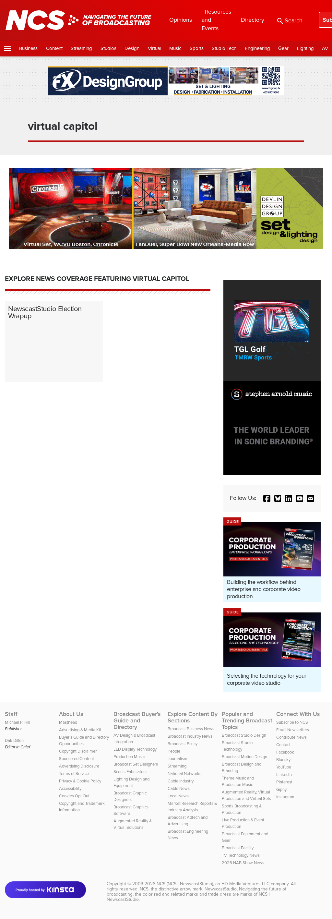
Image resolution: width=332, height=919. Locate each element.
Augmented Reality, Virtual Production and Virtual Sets (246, 795)
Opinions (180, 20)
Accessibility (70, 788)
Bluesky (283, 759)
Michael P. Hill (17, 722)
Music (175, 48)
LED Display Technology (135, 749)
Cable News (179, 788)
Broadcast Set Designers (135, 764)
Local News (178, 796)
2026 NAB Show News (243, 863)
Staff (11, 714)
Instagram (285, 797)
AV (325, 48)
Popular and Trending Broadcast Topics (247, 720)
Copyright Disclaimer (78, 751)
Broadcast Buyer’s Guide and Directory (137, 720)
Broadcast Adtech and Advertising (188, 820)
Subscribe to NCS (292, 722)
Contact (283, 745)
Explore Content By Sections (193, 717)
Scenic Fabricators (130, 771)
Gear (283, 48)
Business (28, 48)
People (174, 751)
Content (54, 48)
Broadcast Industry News (190, 736)
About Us (71, 714)
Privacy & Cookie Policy (80, 781)
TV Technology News (241, 855)
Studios (108, 48)
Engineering (257, 48)
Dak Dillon (14, 740)
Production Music (129, 757)
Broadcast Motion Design (244, 757)
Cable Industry (181, 781)
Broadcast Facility (238, 848)
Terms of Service (74, 773)
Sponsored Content (76, 759)
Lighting (305, 48)
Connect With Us (298, 714)
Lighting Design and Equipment (131, 782)
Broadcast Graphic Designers (130, 796)
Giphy (281, 789)
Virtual (154, 48)
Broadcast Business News (191, 729)
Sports (197, 48)
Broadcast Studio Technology (237, 746)
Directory (252, 20)
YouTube (283, 767)
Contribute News (291, 737)
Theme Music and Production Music (238, 781)
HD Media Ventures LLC (245, 883)
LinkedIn (284, 774)
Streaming (81, 48)
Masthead (68, 722)
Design (131, 48)
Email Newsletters (292, 730)
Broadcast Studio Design (244, 735)
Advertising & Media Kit (80, 730)
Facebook (285, 752)
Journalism (177, 759)
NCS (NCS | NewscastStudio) (185, 883)
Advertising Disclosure (79, 766)
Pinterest (284, 782)
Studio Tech (224, 48)
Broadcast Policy (182, 744)
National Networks (184, 773)
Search (293, 20)
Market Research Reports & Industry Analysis (192, 806)
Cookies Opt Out (74, 796)
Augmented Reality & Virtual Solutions (132, 824)
